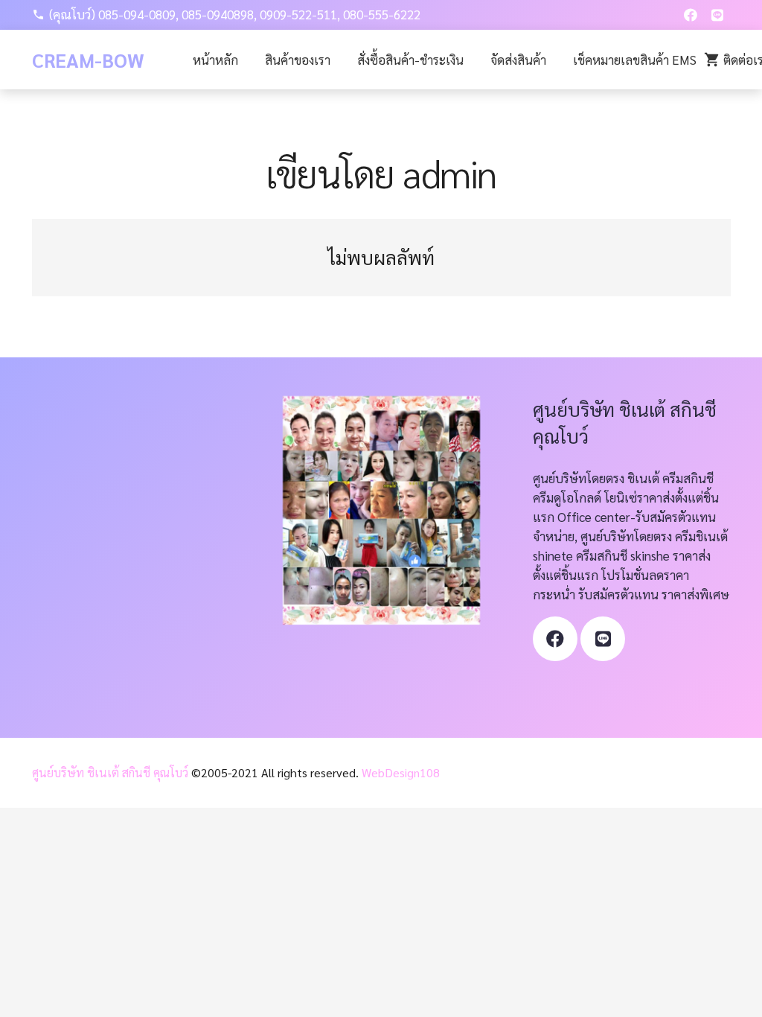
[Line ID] (717, 14)
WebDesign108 (401, 772)
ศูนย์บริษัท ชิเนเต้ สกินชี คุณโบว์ (110, 772)
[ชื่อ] (603, 638)
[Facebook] (690, 14)
